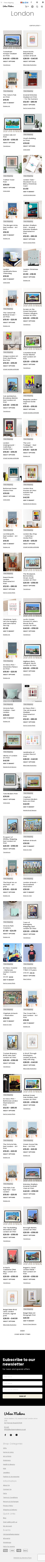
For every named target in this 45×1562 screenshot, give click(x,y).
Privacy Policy (8, 1506)
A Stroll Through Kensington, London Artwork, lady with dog (30, 1056)
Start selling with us (10, 1522)
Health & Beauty (9, 1464)
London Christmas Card (30, 270)
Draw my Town (27, 850)
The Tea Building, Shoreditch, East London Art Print (10, 1230)
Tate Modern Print (10, 794)
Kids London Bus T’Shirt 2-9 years (30, 969)
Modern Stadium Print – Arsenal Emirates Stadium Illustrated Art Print (30, 229)
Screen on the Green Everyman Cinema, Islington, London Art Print (30, 312)
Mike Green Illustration (29, 65)
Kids (4, 1468)
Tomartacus (6, 65)
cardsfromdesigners (29, 195)
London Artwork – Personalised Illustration (30, 884)
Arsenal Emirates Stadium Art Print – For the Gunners (30, 97)
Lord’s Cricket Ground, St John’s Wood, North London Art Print (30, 622)
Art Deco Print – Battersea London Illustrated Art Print (10, 1102)
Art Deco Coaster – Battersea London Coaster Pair (10, 971)
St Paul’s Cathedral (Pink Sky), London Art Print (9, 1270)
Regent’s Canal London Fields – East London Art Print (29, 1270)
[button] (27, 6)
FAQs (5, 1493)
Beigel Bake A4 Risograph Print (29, 1314)
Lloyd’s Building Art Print (29, 139)
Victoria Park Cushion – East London (9, 710)
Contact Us (7, 1489)
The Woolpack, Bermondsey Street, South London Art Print (29, 577)
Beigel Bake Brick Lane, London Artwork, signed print (10, 1312)
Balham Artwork (29, 840)
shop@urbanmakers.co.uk (15, 1429)
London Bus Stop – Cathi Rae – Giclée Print (30, 536)
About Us (6, 1485)
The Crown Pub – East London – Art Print (30, 1015)
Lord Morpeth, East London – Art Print (10, 536)
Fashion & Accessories (11, 1477)
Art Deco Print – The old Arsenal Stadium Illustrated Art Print (29, 712)
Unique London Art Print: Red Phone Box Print (10, 358)
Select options (9, 61)
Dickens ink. (6, 106)
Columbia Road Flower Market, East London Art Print (29, 356)
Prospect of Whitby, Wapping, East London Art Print (10, 840)
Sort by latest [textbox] (35, 26)
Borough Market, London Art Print (30, 1229)
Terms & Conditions (10, 1497)
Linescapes (26, 149)
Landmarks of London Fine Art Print (29, 754)
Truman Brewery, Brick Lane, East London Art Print (10, 1055)
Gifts (5, 1448)
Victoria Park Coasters (8, 927)
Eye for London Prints (29, 108)
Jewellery (6, 1473)
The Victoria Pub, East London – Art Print (10, 1146)
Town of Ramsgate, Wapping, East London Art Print (29, 925)
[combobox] (32, 25)
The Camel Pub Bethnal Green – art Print (9, 315)
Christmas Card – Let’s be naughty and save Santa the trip (10, 622)
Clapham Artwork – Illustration (10, 1014)
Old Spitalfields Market (11, 1534)
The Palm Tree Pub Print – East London (9, 1190)
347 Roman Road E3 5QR (13, 1423)
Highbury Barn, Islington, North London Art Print (29, 663)
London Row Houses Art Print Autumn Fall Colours (29, 491)
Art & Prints (7, 1456)
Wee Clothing (27, 979)
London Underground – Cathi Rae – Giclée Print (9, 446)
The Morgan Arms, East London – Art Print (10, 227)
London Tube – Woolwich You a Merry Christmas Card (30, 183)
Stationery (7, 1460)
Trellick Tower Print (9, 181)
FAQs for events (9, 1547)
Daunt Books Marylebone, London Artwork (29, 54)
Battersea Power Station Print (10, 489)
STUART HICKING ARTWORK (11, 369)
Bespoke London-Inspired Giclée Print (30, 402)
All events (6, 1538)
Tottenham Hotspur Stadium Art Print (10, 54)
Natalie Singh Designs (29, 504)
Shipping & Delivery (10, 1510)
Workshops (7, 1542)
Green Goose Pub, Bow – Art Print (30, 1145)
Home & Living (8, 1452)
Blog (4, 1518)
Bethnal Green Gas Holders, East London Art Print (30, 1097)
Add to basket (8, 103)
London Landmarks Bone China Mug (10, 271)
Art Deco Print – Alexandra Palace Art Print (10, 667)
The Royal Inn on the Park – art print (10, 884)
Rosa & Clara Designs (29, 1324)
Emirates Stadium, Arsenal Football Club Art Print (30, 1186)
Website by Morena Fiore (23, 1558)
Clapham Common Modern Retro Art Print (30, 799)
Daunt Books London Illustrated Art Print (9, 580)
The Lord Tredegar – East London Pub (29, 445)
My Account (7, 1526)
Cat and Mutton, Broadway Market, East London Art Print (10, 399)
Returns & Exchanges (11, 1502)
